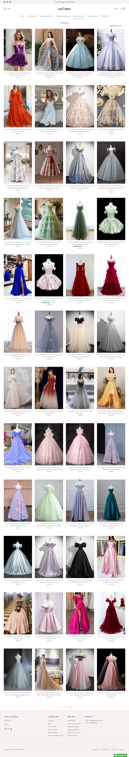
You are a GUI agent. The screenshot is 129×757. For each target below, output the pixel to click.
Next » (71, 707)
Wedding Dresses (72, 727)
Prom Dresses (32, 16)
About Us (7, 721)
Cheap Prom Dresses (73, 732)
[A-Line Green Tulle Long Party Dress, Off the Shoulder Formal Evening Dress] (49, 219)
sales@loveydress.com (96, 721)
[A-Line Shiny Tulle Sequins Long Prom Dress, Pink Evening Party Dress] (111, 670)
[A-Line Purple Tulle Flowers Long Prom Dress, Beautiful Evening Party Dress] (18, 501)
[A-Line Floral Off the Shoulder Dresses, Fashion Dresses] (111, 106)
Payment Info (95, 749)
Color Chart (114, 749)
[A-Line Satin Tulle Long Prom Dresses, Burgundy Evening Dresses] (111, 613)
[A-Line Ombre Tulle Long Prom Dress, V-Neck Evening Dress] (80, 388)
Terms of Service (53, 730)
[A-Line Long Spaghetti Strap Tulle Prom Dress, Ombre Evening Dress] (18, 332)
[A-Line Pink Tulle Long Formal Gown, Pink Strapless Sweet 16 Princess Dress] (80, 444)
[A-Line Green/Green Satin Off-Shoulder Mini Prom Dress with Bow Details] (111, 219)
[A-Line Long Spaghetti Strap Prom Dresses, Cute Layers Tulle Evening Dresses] (111, 275)
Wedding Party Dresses (63, 16)
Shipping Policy (53, 732)
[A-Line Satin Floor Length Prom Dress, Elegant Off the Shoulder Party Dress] (18, 557)
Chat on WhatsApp (91, 723)
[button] (77, 246)
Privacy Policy (52, 727)
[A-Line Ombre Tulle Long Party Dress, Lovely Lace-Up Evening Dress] (49, 388)
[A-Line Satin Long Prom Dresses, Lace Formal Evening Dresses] (18, 613)
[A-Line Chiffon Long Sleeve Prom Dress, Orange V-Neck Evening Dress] (18, 106)
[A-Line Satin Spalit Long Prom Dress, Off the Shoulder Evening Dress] (80, 613)
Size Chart (121, 749)
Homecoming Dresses (46, 16)
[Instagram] (7, 2)
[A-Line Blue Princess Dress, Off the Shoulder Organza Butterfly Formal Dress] (80, 50)
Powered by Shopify (20, 749)
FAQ (49, 724)
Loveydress (11, 749)
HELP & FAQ (104, 16)
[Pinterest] (10, 2)
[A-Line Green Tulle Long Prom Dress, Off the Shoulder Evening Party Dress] (80, 219)
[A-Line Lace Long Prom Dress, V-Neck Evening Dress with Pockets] (18, 275)
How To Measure (105, 749)
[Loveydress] (64, 9)
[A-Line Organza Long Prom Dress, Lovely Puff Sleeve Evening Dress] (18, 444)
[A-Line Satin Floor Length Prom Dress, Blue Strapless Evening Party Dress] (111, 501)
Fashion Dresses (92, 16)
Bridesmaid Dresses (73, 730)
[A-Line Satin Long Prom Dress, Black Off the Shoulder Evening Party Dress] (80, 557)
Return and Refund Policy (56, 735)
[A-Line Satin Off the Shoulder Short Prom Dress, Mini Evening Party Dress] (49, 613)
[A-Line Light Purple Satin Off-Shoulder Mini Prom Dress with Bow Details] (49, 275)
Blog (6, 724)
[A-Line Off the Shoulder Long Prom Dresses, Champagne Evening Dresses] (80, 332)
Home (22, 16)
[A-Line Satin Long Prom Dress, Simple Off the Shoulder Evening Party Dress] (111, 557)
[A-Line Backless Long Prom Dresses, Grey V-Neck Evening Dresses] (49, 50)
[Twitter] (4, 2)
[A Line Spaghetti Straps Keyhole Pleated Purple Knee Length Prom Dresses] (18, 50)
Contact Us (121, 755)
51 (65, 707)
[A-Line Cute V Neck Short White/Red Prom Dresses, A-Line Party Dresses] (49, 106)
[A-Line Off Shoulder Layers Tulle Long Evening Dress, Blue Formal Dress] (49, 332)
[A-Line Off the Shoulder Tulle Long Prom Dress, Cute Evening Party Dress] (18, 388)
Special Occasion (79, 16)
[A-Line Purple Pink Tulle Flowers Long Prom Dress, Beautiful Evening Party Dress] (111, 444)
